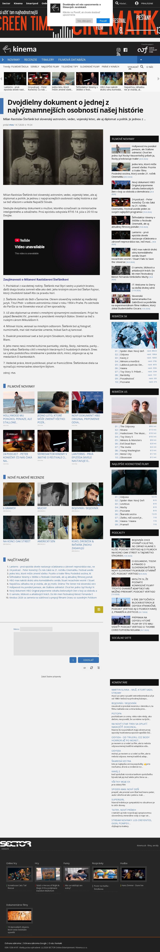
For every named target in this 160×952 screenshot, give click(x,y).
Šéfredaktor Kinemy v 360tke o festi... (87, 88)
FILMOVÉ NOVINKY (21, 386)
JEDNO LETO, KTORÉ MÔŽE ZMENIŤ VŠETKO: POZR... (51, 419)
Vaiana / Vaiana (128, 521)
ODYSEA (116, 750)
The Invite (125, 447)
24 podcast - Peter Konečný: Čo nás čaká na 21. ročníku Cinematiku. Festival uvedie (51, 570)
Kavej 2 (124, 357)
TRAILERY (47, 59)
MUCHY (42, 508)
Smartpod (32, 3)
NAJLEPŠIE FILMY (50, 66)
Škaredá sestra (128, 514)
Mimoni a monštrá (129, 361)
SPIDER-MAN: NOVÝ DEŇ (125, 789)
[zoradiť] (98, 668)
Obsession (126, 457)
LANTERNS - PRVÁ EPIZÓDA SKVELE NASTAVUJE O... (82, 457)
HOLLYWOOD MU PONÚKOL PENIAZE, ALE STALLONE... (17, 419)
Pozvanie (125, 381)
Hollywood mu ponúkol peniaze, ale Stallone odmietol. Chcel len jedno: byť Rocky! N (51, 587)
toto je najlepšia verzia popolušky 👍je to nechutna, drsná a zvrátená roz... (131, 765)
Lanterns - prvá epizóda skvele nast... (14, 88)
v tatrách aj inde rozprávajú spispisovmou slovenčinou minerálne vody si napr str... (131, 814)
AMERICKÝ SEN (46, 541)
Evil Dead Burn (128, 443)
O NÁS (149, 66)
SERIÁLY (35, 66)
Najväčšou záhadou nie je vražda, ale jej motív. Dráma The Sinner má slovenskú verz (52, 583)
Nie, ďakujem (84, 20)
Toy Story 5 (126, 436)
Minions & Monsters (131, 440)
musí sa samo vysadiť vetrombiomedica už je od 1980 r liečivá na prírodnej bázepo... (133, 697)
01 (85, 667)
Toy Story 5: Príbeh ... (131, 371)
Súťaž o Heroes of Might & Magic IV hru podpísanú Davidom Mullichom (47, 888)
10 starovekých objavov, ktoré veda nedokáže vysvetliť (18, 930)
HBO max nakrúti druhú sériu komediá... (111, 88)
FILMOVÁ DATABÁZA (71, 59)
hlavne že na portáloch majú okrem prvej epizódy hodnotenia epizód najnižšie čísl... (131, 731)
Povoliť (103, 20)
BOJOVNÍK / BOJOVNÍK (85, 508)
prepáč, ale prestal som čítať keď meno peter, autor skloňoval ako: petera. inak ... (133, 793)
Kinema (18, 3)
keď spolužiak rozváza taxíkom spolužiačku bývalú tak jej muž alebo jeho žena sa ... (132, 775)
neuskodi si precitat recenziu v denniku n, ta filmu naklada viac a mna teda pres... (132, 707)
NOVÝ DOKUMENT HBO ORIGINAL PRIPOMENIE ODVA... (86, 419)
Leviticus (125, 503)
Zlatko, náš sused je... (131, 517)
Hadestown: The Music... (133, 433)
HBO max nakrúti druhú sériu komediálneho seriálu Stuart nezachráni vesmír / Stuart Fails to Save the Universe (134, 255)
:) (73, 659)
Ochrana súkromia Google (35, 943)
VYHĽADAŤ (133, 66)
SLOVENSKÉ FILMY (90, 66)
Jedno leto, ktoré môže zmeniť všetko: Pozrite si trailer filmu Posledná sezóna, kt (50, 573)
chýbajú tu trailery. (120, 826)
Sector (6, 3)
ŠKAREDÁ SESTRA (121, 761)
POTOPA (116, 713)
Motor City (126, 453)
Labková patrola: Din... (131, 364)
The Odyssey (127, 426)
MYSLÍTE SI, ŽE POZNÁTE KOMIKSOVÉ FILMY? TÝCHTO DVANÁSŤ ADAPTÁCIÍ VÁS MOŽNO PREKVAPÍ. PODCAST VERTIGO (133, 585)
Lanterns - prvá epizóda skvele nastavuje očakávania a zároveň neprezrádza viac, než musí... (134, 237)
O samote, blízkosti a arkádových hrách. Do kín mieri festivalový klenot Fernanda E (51, 594)
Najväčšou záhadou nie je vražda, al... (134, 88)
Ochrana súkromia (13, 943)
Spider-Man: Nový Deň (132, 500)
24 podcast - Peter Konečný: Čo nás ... (37, 88)
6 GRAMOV (9, 508)
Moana (123, 429)
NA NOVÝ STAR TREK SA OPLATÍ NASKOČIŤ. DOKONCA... (129, 725)
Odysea (124, 354)
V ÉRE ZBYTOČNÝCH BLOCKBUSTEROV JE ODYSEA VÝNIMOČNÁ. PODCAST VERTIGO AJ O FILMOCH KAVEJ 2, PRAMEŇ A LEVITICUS (134, 605)
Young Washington (130, 450)
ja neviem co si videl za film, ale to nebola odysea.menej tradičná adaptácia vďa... (131, 745)
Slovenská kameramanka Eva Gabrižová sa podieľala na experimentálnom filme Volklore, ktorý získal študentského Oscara (134, 302)
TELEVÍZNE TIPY (69, 66)
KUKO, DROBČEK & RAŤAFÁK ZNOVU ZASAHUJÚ (83, 545)
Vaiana (123, 368)
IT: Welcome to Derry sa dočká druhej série (143, 286)
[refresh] (91, 668)
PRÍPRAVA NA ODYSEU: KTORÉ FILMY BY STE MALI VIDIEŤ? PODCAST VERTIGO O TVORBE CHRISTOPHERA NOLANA (133, 623)
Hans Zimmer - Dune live (132, 885)
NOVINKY (14, 59)
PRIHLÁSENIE (147, 3)
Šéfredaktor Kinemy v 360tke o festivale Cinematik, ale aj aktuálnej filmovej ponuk (50, 576)
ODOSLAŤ (88, 659)
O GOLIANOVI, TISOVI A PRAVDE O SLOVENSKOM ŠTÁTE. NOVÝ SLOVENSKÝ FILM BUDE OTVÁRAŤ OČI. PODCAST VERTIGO (134, 567)
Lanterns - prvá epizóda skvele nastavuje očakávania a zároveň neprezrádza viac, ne (52, 566)
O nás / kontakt (55, 943)
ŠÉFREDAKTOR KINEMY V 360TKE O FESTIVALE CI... (52, 455)
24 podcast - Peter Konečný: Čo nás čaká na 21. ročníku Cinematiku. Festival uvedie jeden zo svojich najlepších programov (133, 205)
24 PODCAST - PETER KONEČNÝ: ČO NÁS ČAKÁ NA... (17, 457)
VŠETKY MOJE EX (121, 781)
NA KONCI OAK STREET (17, 541)
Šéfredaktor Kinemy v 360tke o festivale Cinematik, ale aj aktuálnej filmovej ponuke (133, 222)
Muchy (123, 507)
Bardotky (125, 375)
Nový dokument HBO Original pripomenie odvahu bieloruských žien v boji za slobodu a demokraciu (133, 187)
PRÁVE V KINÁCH (110, 66)
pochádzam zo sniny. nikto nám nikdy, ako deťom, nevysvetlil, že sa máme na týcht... (132, 718)
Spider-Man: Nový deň (132, 350)
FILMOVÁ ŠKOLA (19, 66)
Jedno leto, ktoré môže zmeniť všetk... (62, 88)
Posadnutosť (127, 378)
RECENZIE (30, 59)
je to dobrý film (119, 784)
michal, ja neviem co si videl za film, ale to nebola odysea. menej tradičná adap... (131, 755)
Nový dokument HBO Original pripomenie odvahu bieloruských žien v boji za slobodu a (53, 590)
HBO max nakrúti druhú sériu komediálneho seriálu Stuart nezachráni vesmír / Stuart (52, 580)
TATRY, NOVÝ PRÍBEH (124, 809)
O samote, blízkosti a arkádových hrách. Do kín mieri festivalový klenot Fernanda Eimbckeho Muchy (133, 272)
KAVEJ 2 (116, 771)
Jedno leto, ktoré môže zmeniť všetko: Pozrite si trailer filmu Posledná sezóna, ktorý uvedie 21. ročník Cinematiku (134, 170)
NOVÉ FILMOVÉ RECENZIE (26, 477)
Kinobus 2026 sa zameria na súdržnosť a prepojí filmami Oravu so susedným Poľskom (53, 597)
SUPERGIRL (118, 799)
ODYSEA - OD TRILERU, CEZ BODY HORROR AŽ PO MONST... (131, 739)
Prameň (124, 524)
